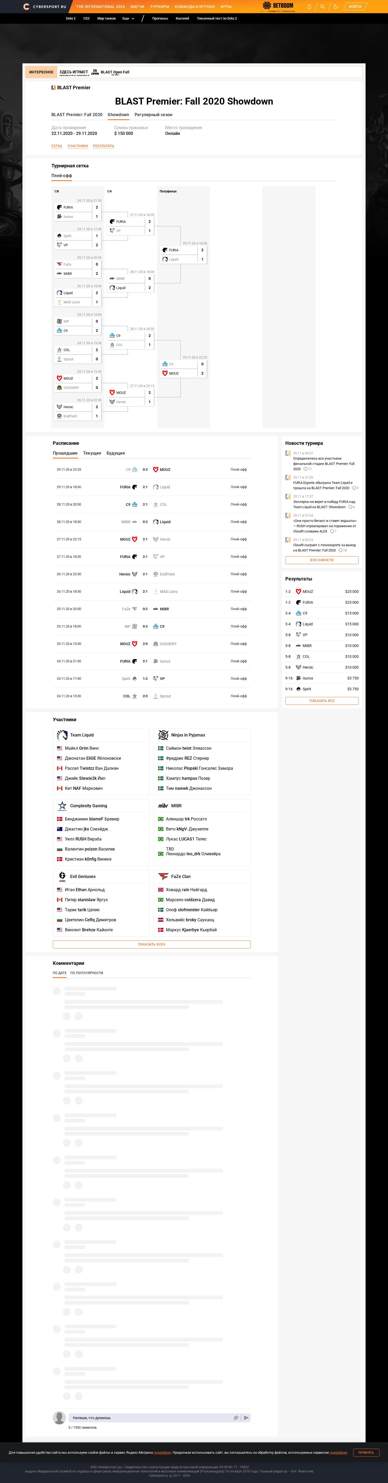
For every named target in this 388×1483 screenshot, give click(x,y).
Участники (78, 146)
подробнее (162, 1452)
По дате (60, 973)
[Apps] (309, 6)
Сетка (56, 146)
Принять (366, 1452)
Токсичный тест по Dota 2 (217, 18)
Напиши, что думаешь (92, 1418)
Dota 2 (70, 18)
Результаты (103, 146)
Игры (226, 6)
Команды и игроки (195, 6)
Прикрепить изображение (236, 1418)
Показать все (322, 701)
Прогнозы (160, 18)
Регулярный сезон (154, 114)
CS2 (86, 18)
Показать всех (151, 944)
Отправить (246, 1418)
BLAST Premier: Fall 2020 (76, 114)
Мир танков (106, 18)
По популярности (86, 973)
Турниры (159, 6)
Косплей (182, 18)
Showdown (118, 114)
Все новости (322, 560)
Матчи (137, 6)
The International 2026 (100, 6)
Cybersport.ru (158, 1475)
